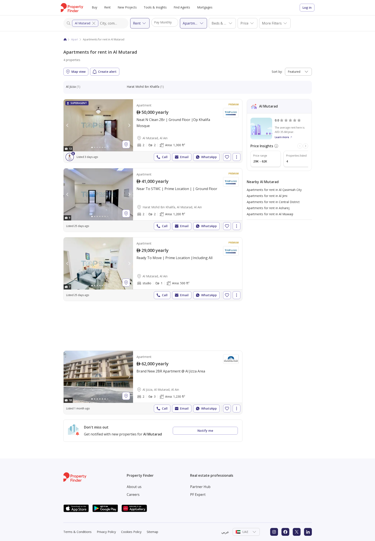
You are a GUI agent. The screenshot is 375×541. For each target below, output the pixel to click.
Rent (107, 7)
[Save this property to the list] (227, 157)
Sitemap (152, 532)
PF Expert (198, 494)
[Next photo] (129, 125)
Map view (78, 71)
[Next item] (305, 146)
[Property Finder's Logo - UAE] (72, 7)
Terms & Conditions (77, 532)
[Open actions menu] (236, 157)
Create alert (107, 71)
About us (134, 486)
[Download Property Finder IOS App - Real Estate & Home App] (76, 508)
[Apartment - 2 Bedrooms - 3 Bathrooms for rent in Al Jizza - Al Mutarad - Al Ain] (152, 382)
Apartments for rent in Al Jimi (267, 196)
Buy (94, 7)
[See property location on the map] (126, 144)
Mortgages (204, 7)
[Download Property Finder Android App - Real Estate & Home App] (105, 508)
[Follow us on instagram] (274, 532)
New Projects (127, 7)
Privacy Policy (106, 532)
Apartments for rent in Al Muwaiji (270, 214)
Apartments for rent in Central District (273, 202)
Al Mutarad (82, 23)
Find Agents (182, 7)
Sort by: (277, 71)
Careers (133, 494)
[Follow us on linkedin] (308, 532)
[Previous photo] (67, 125)
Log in (307, 7)
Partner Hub (200, 486)
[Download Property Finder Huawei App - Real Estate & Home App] (134, 508)
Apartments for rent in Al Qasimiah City (274, 190)
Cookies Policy (131, 532)
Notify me (205, 430)
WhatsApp (209, 157)
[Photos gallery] (98, 125)
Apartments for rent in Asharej (268, 208)
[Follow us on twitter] (297, 532)
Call (165, 157)
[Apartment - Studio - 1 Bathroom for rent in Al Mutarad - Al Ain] (152, 269)
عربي (225, 531)
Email (184, 157)
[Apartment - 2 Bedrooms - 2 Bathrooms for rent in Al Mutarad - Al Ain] (152, 131)
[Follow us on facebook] (285, 532)
